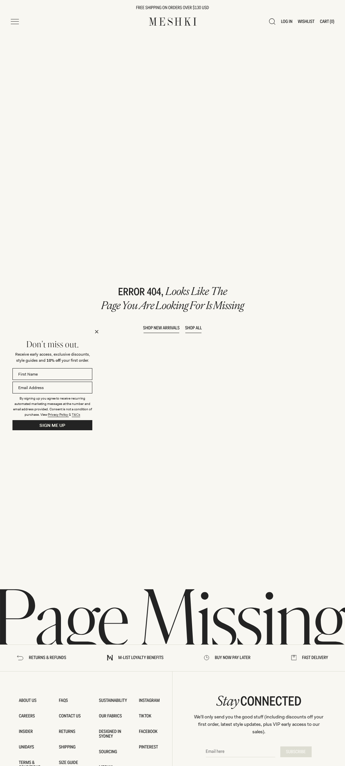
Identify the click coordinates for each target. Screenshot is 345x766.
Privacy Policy (58, 414)
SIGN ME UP (52, 425)
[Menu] (15, 21)
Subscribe (296, 752)
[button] (272, 22)
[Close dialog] (96, 331)
